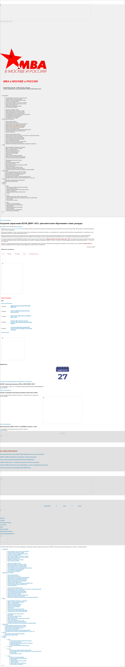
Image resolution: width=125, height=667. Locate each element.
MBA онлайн (11, 607)
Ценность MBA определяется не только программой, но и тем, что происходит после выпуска (24, 465)
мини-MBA (10, 614)
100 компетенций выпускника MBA (16, 569)
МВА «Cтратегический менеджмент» (16, 601)
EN (3, 665)
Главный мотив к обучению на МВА (16, 552)
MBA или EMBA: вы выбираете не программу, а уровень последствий (18, 456)
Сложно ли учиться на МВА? (14, 554)
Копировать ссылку (33, 254)
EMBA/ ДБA (5, 624)
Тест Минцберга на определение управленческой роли (20, 567)
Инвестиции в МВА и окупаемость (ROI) (17, 564)
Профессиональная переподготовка (16, 613)
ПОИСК (4, 636)
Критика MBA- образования (16, 664)
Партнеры (2, 518)
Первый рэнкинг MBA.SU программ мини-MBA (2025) (20, 583)
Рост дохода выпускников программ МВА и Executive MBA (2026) (17, 459)
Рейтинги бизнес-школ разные (14, 582)
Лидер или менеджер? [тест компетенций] (17, 566)
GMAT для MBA (14, 661)
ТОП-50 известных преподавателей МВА (17, 591)
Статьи (9, 648)
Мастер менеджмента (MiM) (11, 634)
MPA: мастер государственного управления (17, 610)
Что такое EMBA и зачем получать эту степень (15, 626)
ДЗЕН (64, 506)
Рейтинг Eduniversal (12, 585)
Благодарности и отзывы (5, 522)
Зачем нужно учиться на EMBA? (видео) (14, 627)
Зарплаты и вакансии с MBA (14, 563)
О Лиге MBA (3, 524)
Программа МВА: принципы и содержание (17, 600)
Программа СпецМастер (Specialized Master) (15, 633)
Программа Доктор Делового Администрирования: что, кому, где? (20, 631)
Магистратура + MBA (13, 617)
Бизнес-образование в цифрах (14, 593)
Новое (9, 639)
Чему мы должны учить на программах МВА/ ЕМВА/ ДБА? (16, 467)
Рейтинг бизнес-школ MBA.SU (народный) (17, 579)
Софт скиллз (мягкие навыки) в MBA (16, 620)
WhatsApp (17, 254)
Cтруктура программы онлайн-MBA (16, 609)
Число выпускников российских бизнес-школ (18, 594)
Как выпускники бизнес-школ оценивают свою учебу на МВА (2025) (25, 651)
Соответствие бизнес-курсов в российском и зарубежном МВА (22, 623)
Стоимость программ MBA (14, 606)
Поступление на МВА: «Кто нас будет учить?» (18, 557)
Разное (4, 637)
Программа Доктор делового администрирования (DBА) (18, 630)
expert (2, 226)
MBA (4, 598)
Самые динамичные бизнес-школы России (19, 645)
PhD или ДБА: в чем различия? (12, 628)
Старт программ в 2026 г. (16, 641)
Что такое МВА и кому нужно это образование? (18, 551)
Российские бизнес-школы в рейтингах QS (17, 584)
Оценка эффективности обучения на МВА (17, 565)
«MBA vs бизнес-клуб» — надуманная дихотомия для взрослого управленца (20, 462)
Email (24, 254)
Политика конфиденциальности (7, 533)
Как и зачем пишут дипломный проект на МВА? (18, 618)
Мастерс (4, 632)
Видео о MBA (13, 652)
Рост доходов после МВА (13, 560)
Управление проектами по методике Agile (17, 621)
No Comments (19, 226)
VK (3, 254)
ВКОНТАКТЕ (47, 506)
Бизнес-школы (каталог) (13, 574)
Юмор (1, 526)
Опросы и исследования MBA (17, 657)
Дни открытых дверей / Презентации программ (21, 640)
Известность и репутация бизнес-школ (16, 596)
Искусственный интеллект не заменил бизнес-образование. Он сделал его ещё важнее (22, 454)
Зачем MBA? (5, 549)
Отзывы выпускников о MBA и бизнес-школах (20, 650)
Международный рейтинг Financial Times (17, 580)
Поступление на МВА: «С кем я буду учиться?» (18, 556)
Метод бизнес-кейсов (12, 619)
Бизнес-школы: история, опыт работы (16, 590)
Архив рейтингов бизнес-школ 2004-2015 (17, 592)
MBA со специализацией (13, 603)
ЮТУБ (79, 506)
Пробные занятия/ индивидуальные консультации (21, 643)
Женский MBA (13, 659)
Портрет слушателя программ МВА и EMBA (18, 553)
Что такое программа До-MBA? (15, 616)
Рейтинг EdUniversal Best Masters (15, 587)
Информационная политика (6, 531)
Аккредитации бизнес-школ (14, 576)
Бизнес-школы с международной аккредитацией (18, 577)
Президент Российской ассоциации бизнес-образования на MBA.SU (23, 597)
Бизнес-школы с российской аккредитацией (17, 578)
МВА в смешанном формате (14, 605)
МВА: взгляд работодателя (14, 558)
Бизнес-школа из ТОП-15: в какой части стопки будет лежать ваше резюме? (24, 589)
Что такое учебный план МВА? (15, 604)
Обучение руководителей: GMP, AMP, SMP (17, 611)
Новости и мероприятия (5, 220)
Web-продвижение (4, 529)
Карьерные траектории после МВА (15, 559)
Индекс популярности (15, 644)
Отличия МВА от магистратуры (15, 570)
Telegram (9, 254)
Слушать (10, 646)
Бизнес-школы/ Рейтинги (8, 572)
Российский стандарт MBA (14, 571)
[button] (5, 332)
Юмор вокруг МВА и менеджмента (18, 663)
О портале (2, 520)
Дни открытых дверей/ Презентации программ (10, 381)
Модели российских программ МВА (18, 658)
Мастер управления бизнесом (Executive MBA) (15, 625)
